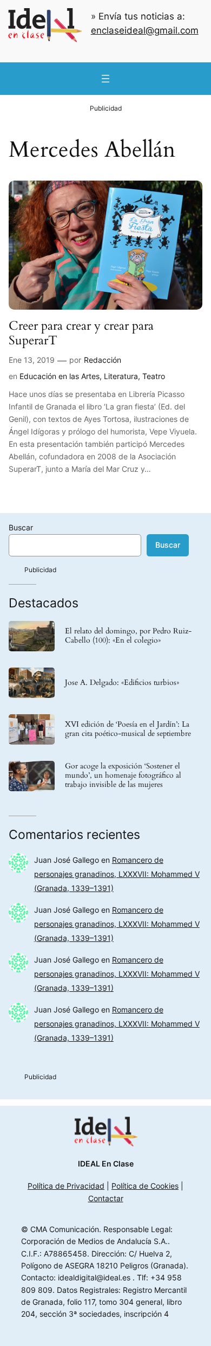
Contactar (105, 1198)
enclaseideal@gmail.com (145, 30)
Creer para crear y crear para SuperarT (81, 333)
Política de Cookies (145, 1185)
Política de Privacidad (66, 1185)
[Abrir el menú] (105, 78)
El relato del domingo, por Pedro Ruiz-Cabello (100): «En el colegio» (128, 636)
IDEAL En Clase (106, 1163)
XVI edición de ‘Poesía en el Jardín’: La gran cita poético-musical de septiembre (128, 729)
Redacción (102, 359)
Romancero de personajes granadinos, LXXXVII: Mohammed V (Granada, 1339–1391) (117, 874)
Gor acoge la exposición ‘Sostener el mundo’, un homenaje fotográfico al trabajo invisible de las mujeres (123, 776)
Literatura (121, 376)
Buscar (21, 527)
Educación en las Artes (59, 376)
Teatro (153, 376)
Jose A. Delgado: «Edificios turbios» (122, 683)
